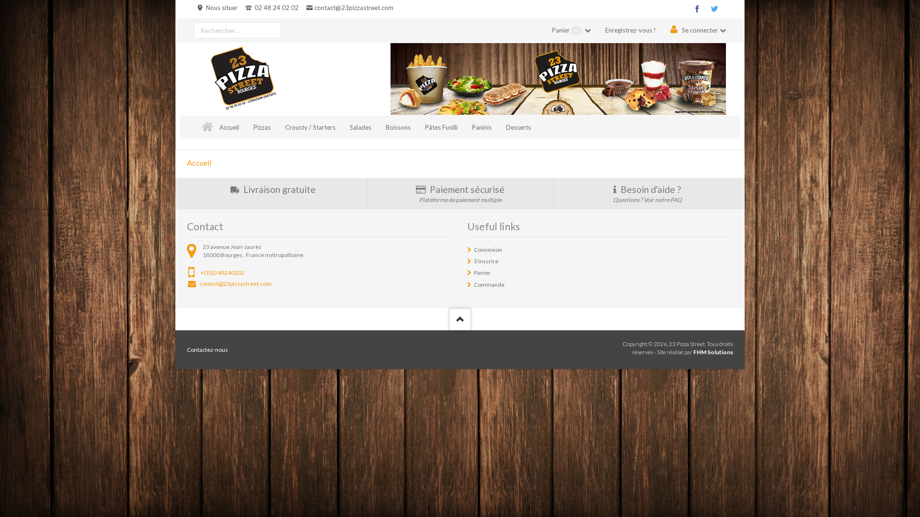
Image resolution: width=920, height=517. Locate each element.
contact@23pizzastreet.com (353, 7)
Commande (489, 284)
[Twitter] (714, 8)
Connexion (488, 249)
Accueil (229, 127)
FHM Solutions (713, 352)
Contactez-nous (207, 349)
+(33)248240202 (222, 272)
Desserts (518, 127)
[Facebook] (697, 8)
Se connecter (700, 30)
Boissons (398, 127)
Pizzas (262, 127)
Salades (360, 127)
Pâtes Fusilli (441, 127)
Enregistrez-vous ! (630, 30)
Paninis (482, 127)
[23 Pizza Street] (243, 79)
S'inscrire (486, 261)
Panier (565, 30)
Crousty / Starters (310, 127)
